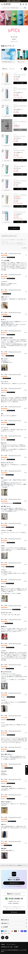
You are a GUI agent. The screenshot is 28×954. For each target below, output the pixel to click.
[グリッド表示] (21, 68)
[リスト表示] (25, 68)
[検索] (25, 8)
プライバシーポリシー (11, 944)
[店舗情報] (20, 4)
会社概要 (16, 946)
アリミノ (14, 41)
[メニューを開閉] (2, 4)
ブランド (2, 11)
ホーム (2, 865)
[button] (26, 770)
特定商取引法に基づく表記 (7, 946)
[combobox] (14, 7)
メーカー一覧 (8, 865)
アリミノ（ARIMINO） (17, 865)
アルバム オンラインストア (14, 253)
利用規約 (3, 944)
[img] (4, 255)
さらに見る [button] (3, 269)
